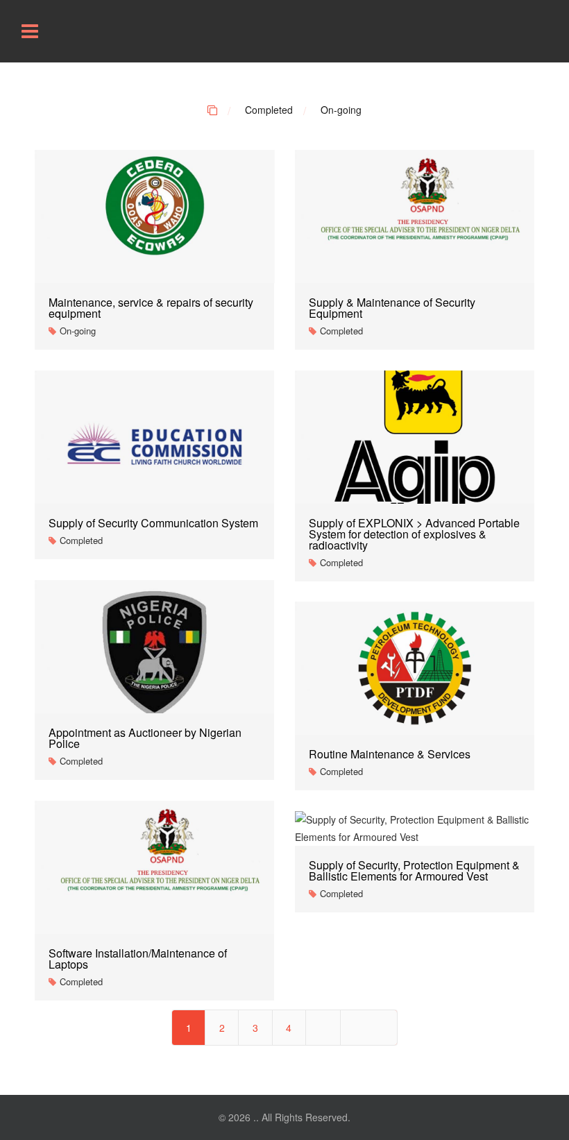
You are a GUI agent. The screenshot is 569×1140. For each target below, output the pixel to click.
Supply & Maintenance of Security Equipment (392, 307)
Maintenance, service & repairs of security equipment (151, 307)
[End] (369, 1027)
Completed (269, 110)
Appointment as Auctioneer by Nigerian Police (145, 737)
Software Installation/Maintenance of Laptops (138, 958)
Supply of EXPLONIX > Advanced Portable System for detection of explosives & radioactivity (414, 534)
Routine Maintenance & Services (389, 754)
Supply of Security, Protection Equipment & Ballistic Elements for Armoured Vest (414, 870)
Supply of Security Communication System (153, 523)
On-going (341, 110)
